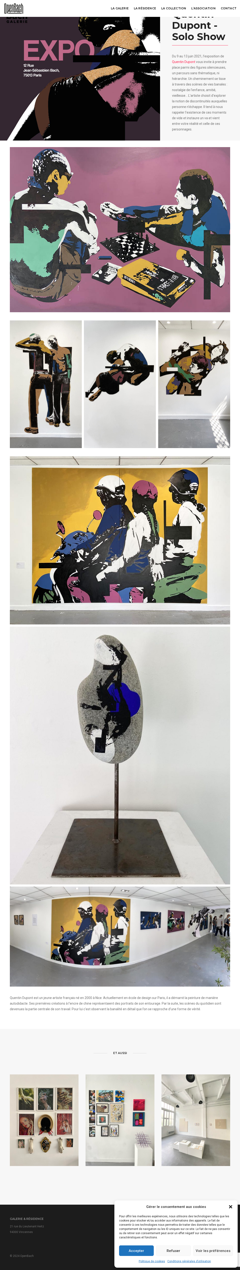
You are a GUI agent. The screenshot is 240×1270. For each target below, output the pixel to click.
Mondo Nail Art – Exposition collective (44, 1133)
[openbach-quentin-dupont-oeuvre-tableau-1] (120, 540)
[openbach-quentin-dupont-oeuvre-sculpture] (120, 755)
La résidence (145, 8)
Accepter (136, 1251)
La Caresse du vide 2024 (195, 1133)
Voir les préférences (213, 1251)
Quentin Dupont (183, 62)
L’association (203, 8)
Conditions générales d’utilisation (189, 1261)
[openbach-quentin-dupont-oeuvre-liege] (46, 384)
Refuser (173, 1251)
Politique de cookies (152, 1261)
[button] (230, 1206)
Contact (228, 8)
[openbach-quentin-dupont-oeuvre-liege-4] (120, 384)
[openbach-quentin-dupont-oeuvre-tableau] (120, 229)
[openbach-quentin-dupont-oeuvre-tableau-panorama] (120, 937)
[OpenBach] (14, 8)
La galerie (120, 8)
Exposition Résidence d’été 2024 (120, 1133)
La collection (173, 8)
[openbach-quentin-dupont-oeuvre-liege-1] (194, 384)
